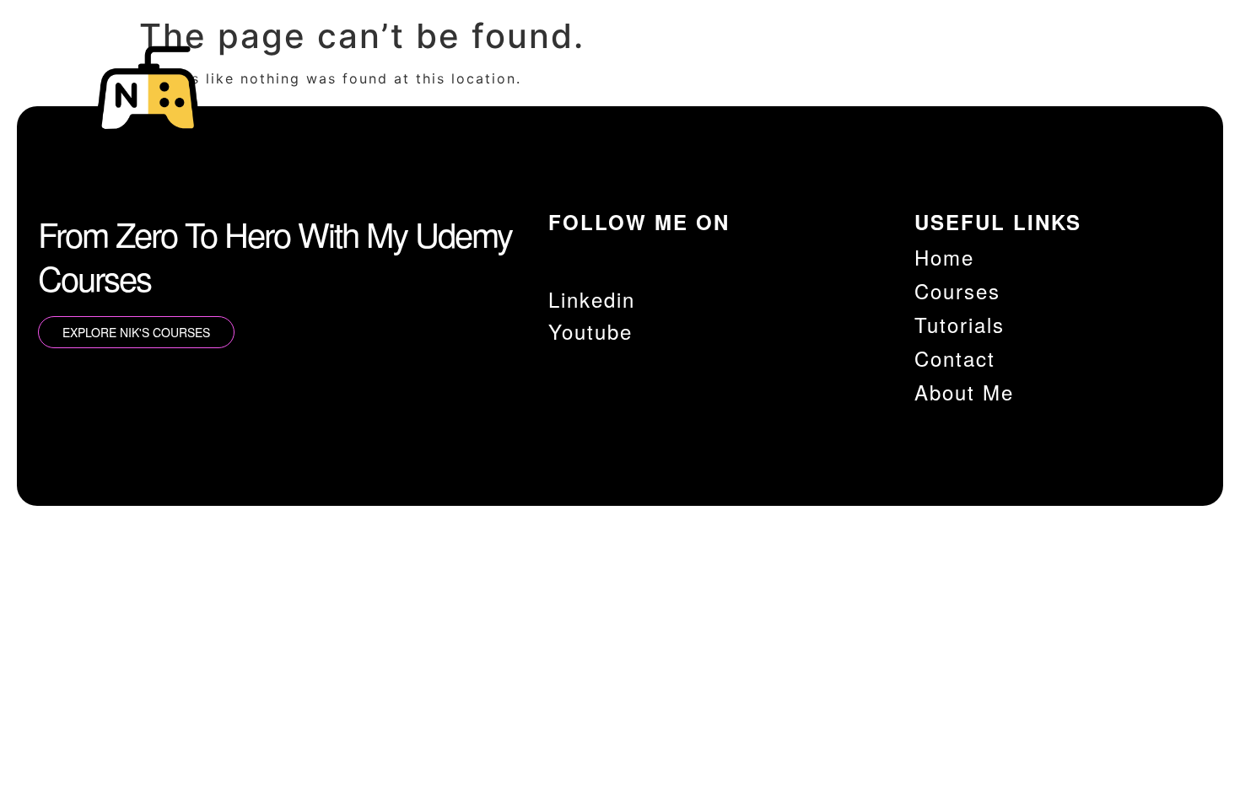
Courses (841, 101)
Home (757, 101)
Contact (1032, 101)
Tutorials (937, 101)
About (1117, 101)
